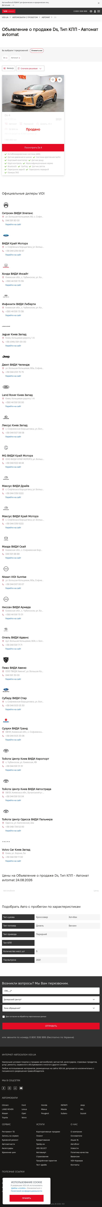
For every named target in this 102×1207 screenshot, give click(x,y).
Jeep (82, 1105)
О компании (76, 1132)
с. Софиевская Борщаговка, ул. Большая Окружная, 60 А (24, 702)
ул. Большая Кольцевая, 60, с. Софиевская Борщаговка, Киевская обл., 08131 (24, 217)
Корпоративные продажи (48, 1132)
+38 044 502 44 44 (14, 463)
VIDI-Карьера (77, 1161)
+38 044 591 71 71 (13, 645)
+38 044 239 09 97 (14, 251)
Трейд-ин (40, 1144)
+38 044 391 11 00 (14, 857)
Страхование (42, 1156)
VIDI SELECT (41, 1148)
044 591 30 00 (12, 675)
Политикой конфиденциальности (26, 1191)
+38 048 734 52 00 (14, 827)
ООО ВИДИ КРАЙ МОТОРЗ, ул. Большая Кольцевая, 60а (24, 459)
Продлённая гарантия (46, 1161)
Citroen (5, 1105)
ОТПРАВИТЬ (51, 1026)
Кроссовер (42, 917)
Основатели (76, 1136)
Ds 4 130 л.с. (10, 119)
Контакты (75, 1165)
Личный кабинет (10, 1179)
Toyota (5, 1117)
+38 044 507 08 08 (14, 433)
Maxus (44, 1109)
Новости (75, 1148)
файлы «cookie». (18, 1188)
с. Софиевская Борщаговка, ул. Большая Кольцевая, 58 (24, 429)
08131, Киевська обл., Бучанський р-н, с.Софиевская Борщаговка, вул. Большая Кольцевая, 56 (24, 792)
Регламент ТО (8, 1132)
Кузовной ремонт (10, 1140)
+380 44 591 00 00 (14, 402)
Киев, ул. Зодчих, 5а (15, 853)
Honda (44, 1105)
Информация (8, 1187)
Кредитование (43, 1140)
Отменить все (36, 50)
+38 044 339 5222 (14, 493)
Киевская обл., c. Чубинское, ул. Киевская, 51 (24, 307)
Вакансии (75, 1156)
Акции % (74, 1140)
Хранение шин (9, 1152)
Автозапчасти (8, 1144)
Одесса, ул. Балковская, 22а (19, 823)
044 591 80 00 (12, 220)
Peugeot (45, 1113)
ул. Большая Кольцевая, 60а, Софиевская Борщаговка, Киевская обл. (24, 368)
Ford (24, 1105)
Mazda (64, 1109)
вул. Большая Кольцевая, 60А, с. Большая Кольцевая (24, 641)
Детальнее (6, 5)
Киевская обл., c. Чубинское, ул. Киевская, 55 (24, 277)
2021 (38, 960)
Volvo (24, 1117)
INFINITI (64, 1105)
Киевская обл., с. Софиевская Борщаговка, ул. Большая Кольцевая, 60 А (24, 550)
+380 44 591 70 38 (14, 311)
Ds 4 (7, 115)
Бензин (72, 926)
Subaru (64, 1113)
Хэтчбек (73, 917)
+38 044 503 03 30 (14, 705)
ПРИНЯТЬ (26, 1198)
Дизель (40, 926)
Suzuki (83, 1113)
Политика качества (79, 1152)
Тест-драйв (41, 1165)
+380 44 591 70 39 (14, 281)
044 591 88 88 (12, 554)
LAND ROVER (7, 1109)
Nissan (5, 1113)
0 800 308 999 (37, 1037)
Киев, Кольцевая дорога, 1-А (20, 338)
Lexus (24, 1109)
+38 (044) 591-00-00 (15, 342)
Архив (5, 1191)
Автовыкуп (41, 1152)
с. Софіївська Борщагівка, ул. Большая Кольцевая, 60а (24, 247)
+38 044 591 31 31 (14, 766)
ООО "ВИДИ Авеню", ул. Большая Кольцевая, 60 (24, 671)
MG (81, 1109)
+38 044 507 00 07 (14, 584)
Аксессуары (7, 1148)
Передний (41, 934)
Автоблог (75, 1144)
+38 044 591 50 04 (14, 796)
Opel (24, 1113)
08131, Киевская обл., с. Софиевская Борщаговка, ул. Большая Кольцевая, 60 (24, 732)
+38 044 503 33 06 (14, 736)
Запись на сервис (10, 1136)
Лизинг (39, 1136)
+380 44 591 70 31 (14, 614)
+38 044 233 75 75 (14, 372)
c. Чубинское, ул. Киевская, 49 (21, 762)
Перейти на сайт (13, 224)
